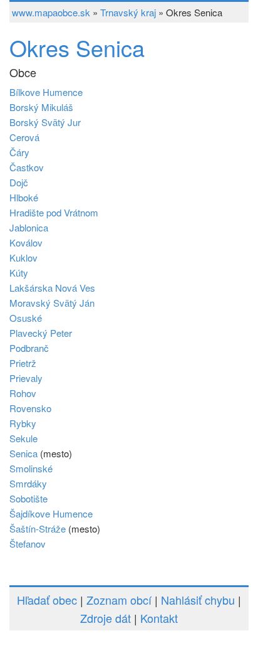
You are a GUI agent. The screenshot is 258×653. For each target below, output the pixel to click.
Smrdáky (28, 483)
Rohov (22, 393)
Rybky (22, 423)
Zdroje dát (105, 618)
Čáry (19, 152)
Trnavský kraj (128, 12)
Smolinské (31, 468)
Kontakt (159, 618)
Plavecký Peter (40, 332)
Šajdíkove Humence (51, 513)
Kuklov (23, 257)
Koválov (26, 242)
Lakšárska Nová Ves (52, 287)
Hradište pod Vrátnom (53, 212)
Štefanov (27, 543)
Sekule (23, 438)
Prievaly (26, 378)
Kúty (18, 272)
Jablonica (28, 227)
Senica (23, 453)
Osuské (25, 317)
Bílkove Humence (46, 91)
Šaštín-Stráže (37, 528)
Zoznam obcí (119, 600)
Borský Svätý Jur (45, 122)
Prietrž (22, 362)
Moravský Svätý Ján (52, 302)
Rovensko (30, 408)
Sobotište (28, 498)
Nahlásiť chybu (198, 600)
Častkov (26, 167)
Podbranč (29, 347)
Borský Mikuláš (41, 107)
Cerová (24, 137)
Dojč (18, 182)
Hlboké (23, 197)
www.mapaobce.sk (51, 12)
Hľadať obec (47, 600)
